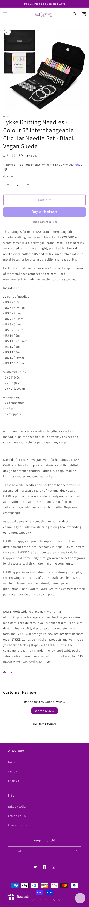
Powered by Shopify (54, 900)
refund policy (17, 816)
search (12, 771)
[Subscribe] (76, 851)
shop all (13, 780)
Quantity (8, 176)
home (12, 762)
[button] (5, 14)
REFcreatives (39, 900)
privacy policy (17, 806)
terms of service (19, 825)
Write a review (44, 711)
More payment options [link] (44, 221)
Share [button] (12, 672)
